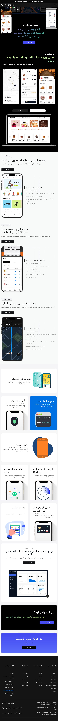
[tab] (38, 110)
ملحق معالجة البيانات (8, 690)
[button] (55, 4)
